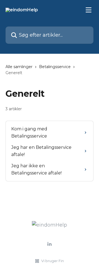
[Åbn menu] (89, 10)
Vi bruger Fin (52, 261)
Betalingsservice (55, 66)
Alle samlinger (19, 66)
